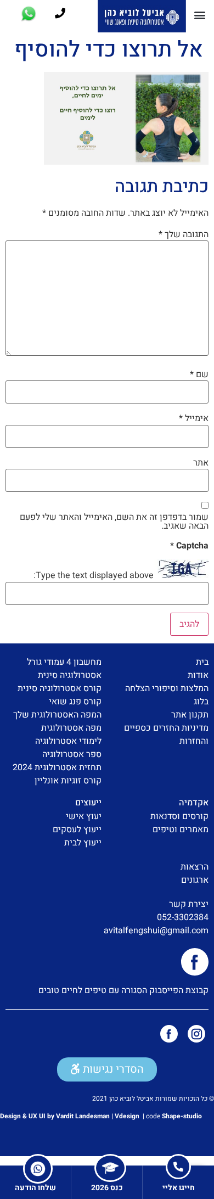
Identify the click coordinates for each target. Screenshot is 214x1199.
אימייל (194, 418)
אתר (201, 462)
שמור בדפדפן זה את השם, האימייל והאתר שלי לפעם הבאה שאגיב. (114, 521)
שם (199, 374)
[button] (199, 14)
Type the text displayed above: (93, 575)
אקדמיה (194, 802)
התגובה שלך (184, 234)
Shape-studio (182, 1116)
